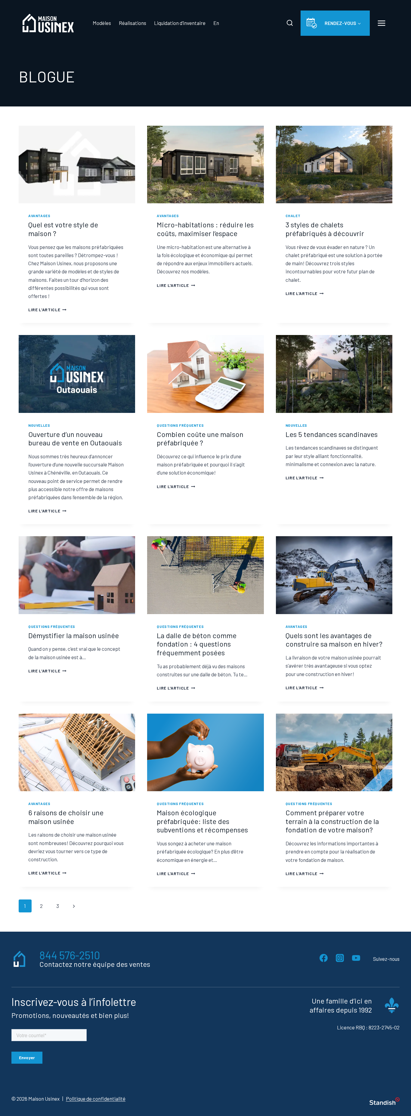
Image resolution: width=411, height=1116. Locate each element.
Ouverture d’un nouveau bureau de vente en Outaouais (75, 438)
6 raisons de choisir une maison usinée (66, 816)
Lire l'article (47, 309)
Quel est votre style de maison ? (63, 229)
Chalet (293, 216)
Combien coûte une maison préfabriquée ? (200, 438)
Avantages (39, 216)
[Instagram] (340, 958)
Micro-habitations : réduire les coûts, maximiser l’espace (205, 229)
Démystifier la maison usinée (73, 635)
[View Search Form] (289, 23)
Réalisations (132, 23)
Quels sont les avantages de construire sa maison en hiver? (334, 639)
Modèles (102, 23)
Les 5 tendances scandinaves (332, 434)
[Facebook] (323, 958)
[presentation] (77, 164)
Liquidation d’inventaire (180, 23)
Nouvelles (39, 425)
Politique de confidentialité (95, 1098)
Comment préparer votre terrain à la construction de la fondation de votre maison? (332, 821)
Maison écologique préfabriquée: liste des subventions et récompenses (202, 821)
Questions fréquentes (180, 425)
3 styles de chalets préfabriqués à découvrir (325, 229)
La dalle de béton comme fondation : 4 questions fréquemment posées (196, 644)
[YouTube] (356, 958)
